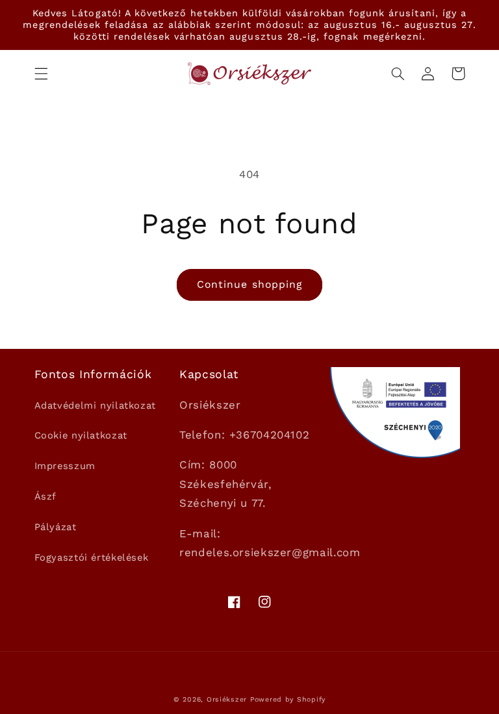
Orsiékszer (227, 699)
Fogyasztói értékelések (91, 557)
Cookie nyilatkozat (80, 435)
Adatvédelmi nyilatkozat (95, 405)
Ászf (45, 496)
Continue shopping (249, 284)
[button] (41, 73)
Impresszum (65, 466)
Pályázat (55, 527)
